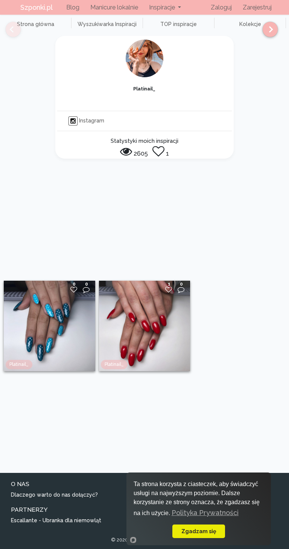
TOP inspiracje (178, 24)
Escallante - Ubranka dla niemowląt (56, 520)
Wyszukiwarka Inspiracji (107, 24)
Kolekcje (250, 24)
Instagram (91, 121)
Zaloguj (221, 7)
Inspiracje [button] (162, 7)
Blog (72, 7)
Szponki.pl (36, 7)
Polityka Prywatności (205, 513)
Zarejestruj (257, 7)
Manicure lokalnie (114, 7)
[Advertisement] (144, 224)
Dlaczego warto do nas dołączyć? (54, 495)
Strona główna (35, 24)
